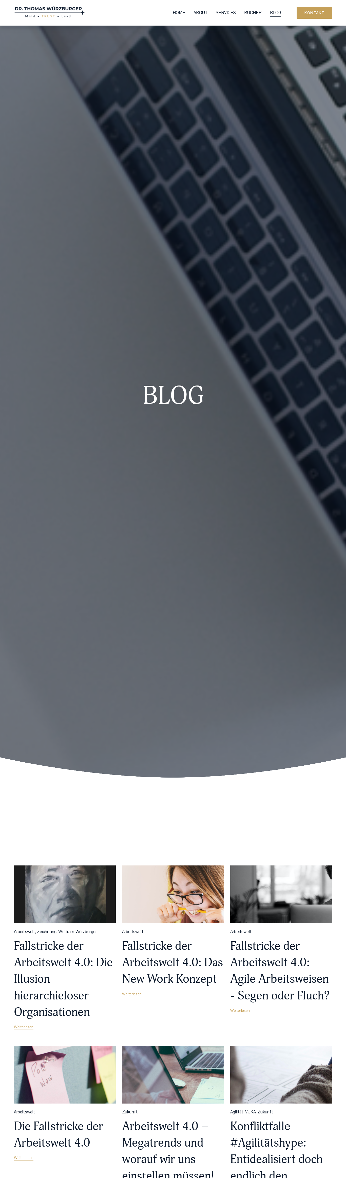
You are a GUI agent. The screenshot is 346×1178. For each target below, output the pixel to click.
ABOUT (201, 12)
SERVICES (226, 12)
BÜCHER (253, 12)
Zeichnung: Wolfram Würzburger (67, 931)
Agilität (236, 1112)
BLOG (275, 12)
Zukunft (130, 1112)
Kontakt (314, 12)
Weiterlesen (23, 1027)
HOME (179, 12)
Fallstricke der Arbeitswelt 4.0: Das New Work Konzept (172, 962)
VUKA (250, 1112)
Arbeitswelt (24, 931)
